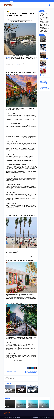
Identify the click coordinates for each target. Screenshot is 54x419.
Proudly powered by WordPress (8, 417)
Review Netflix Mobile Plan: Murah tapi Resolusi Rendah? (44, 25)
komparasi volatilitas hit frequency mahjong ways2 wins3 (44, 82)
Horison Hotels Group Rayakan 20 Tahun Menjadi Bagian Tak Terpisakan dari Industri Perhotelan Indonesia (29, 371)
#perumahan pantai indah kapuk (23, 20)
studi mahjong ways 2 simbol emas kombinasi (44, 88)
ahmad (12, 378)
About (34, 417)
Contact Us (36, 417)
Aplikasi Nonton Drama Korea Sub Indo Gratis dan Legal (44, 22)
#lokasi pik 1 (17, 18)
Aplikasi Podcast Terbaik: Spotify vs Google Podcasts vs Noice (44, 14)
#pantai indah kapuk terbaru (23, 18)
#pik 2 (31, 20)
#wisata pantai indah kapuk (22, 21)
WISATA (7, 11)
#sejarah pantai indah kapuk (14, 21)
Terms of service (48, 417)
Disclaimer (40, 417)
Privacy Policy (43, 417)
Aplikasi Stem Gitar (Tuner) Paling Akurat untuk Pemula (44, 28)
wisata (18, 64)
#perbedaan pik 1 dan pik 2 (14, 20)
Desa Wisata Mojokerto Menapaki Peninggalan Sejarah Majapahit (12, 371)
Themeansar (18, 417)
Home (31, 417)
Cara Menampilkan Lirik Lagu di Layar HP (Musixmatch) (44, 31)
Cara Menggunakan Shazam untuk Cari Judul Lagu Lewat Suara (44, 18)
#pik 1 (29, 20)
